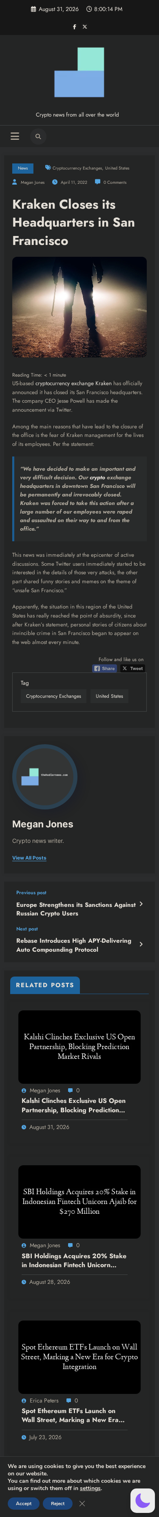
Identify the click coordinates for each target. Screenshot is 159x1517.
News (23, 168)
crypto (97, 477)
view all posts (29, 858)
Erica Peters (44, 1400)
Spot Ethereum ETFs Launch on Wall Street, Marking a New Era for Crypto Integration (70, 1416)
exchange (82, 383)
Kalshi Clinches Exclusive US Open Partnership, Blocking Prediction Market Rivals (74, 1105)
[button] (142, 1500)
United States (117, 168)
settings (90, 1488)
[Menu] (15, 136)
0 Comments (115, 182)
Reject (57, 1503)
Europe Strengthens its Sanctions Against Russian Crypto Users (76, 909)
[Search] (38, 136)
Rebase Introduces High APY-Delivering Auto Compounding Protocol (73, 945)
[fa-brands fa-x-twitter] (84, 26)
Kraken (103, 383)
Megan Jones (32, 182)
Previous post (31, 892)
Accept (23, 1503)
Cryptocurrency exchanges (77, 168)
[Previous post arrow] (141, 904)
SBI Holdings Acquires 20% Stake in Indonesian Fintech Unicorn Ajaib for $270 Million (74, 1261)
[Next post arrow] (141, 944)
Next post (27, 929)
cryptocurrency (52, 383)
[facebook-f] (74, 26)
